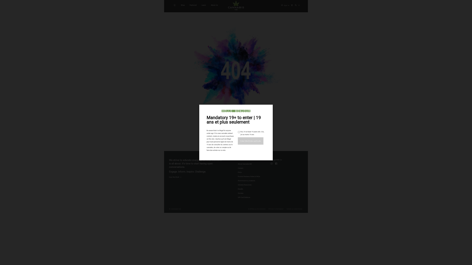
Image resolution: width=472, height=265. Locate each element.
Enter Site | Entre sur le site (250, 141)
